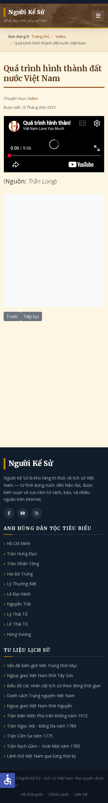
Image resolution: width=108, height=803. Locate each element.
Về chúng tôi (32, 794)
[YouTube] (22, 513)
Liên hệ (80, 794)
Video (33, 98)
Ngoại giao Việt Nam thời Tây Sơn (40, 675)
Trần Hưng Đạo (22, 553)
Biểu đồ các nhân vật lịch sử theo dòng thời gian (54, 685)
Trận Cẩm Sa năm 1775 (30, 736)
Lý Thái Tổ (17, 614)
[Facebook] (9, 513)
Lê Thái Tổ (17, 624)
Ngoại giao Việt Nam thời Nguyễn (39, 706)
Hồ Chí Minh (18, 543)
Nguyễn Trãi (19, 604)
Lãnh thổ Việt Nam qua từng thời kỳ (41, 756)
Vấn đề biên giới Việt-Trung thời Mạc (42, 665)
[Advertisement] (54, 250)
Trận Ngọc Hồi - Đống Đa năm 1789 (41, 726)
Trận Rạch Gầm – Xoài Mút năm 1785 (43, 746)
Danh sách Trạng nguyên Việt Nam (41, 695)
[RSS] (36, 513)
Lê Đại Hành (19, 594)
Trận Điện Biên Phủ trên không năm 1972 (47, 716)
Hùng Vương (19, 634)
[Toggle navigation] (98, 16)
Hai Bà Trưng (20, 574)
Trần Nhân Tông (23, 563)
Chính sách (59, 794)
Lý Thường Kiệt (22, 584)
